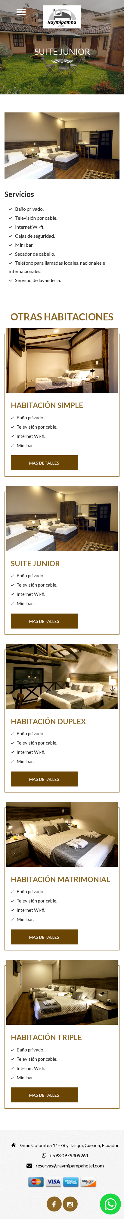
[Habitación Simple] (62, 362)
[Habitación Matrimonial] (62, 837)
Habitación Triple (46, 1037)
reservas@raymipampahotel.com (69, 1165)
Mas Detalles (44, 462)
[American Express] (71, 1181)
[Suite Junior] (62, 520)
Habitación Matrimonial (60, 879)
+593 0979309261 (68, 1155)
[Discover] (88, 1181)
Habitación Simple (47, 405)
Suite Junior (35, 563)
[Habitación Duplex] (62, 678)
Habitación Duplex (48, 721)
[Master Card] (36, 1181)
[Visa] (53, 1181)
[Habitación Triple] (62, 994)
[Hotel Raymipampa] (62, 16)
